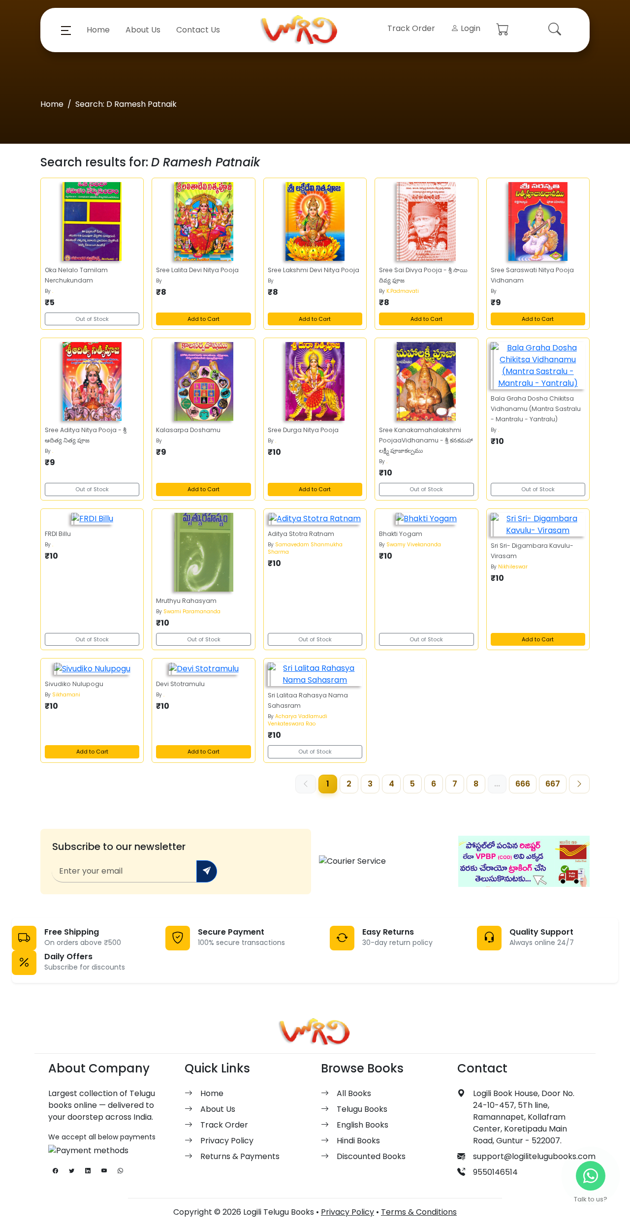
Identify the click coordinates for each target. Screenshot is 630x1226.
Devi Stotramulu (180, 684)
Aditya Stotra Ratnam (301, 534)
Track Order (411, 28)
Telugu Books (362, 1109)
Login (469, 28)
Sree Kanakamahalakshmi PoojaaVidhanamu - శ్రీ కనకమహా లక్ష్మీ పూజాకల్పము (426, 440)
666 (522, 783)
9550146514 (495, 1172)
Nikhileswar (513, 566)
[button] (66, 30)
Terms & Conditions (419, 1212)
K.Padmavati (402, 291)
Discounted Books (371, 1156)
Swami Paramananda (191, 611)
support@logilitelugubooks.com (534, 1156)
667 (552, 783)
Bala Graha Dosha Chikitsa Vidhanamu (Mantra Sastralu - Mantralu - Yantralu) (536, 408)
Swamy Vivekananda (413, 544)
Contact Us (198, 29)
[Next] (579, 784)
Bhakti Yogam (400, 534)
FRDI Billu (58, 534)
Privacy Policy (226, 1140)
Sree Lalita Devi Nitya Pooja (197, 270)
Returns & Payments (240, 1156)
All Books (354, 1093)
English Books (362, 1125)
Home (98, 29)
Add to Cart (204, 319)
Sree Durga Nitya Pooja (303, 430)
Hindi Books (358, 1140)
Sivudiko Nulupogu (74, 684)
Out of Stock (92, 319)
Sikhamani (66, 694)
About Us (143, 29)
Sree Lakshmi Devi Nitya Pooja (313, 270)
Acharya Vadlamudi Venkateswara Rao (297, 720)
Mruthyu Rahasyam (186, 601)
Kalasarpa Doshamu (188, 430)
